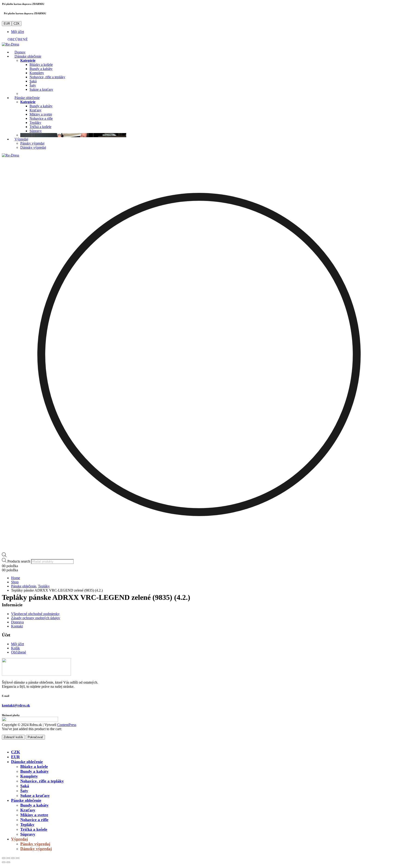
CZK (17, 23)
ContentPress (66, 725)
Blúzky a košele (41, 65)
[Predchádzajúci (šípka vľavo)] (4, 862)
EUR (7, 23)
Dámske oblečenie (28, 56)
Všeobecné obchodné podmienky (35, 614)
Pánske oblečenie (27, 98)
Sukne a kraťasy (41, 89)
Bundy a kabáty (41, 69)
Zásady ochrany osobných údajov (35, 618)
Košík (15, 648)
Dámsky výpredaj (33, 147)
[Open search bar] (4, 556)
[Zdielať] (13, 858)
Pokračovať (35, 737)
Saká (33, 81)
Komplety (36, 73)
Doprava (17, 622)
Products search (18, 561)
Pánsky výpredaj (32, 143)
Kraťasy (35, 110)
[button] (4, 744)
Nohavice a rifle (41, 118)
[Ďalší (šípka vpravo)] (8, 862)
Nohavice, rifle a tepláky (47, 77)
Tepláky (35, 123)
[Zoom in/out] (4, 858)
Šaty (32, 85)
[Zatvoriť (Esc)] (17, 858)
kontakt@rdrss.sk (16, 705)
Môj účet (17, 32)
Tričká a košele (40, 127)
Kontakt (17, 626)
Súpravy (35, 131)
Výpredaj (21, 139)
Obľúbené (18, 652)
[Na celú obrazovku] (8, 858)
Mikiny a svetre (40, 114)
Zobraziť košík (13, 737)
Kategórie (27, 60)
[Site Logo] (10, 44)
